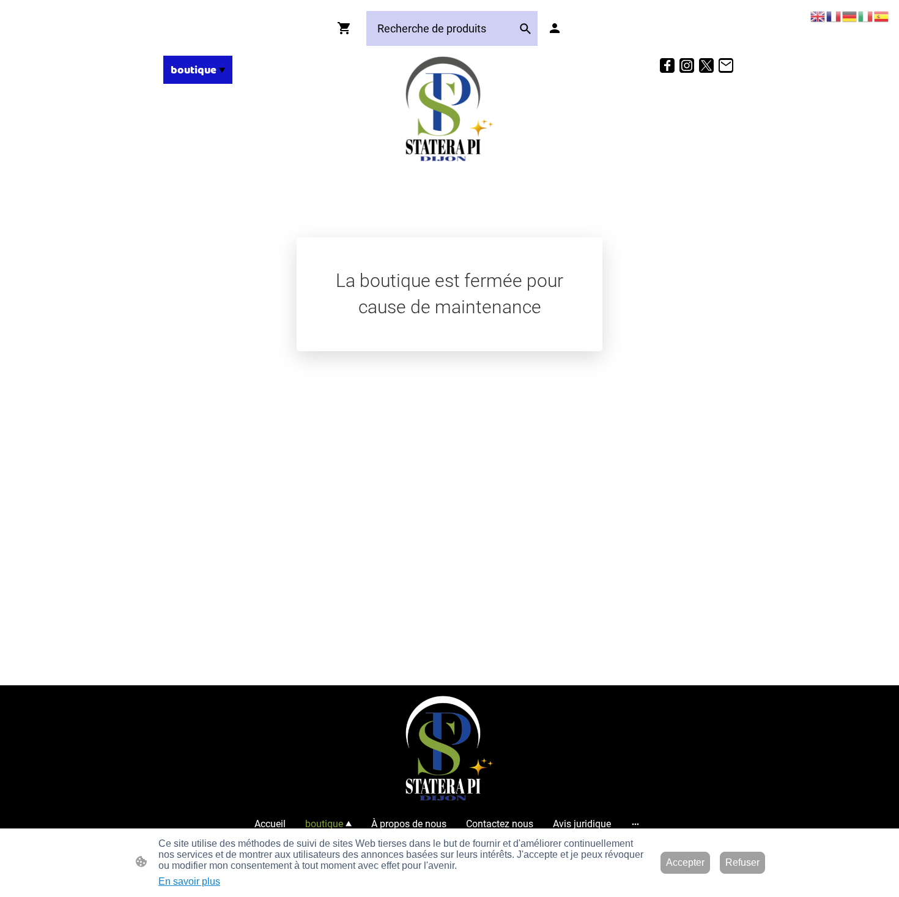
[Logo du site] (449, 109)
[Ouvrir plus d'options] (635, 824)
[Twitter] (706, 65)
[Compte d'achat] (554, 28)
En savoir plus (189, 881)
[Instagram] (686, 65)
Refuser (742, 862)
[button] (525, 28)
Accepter (685, 862)
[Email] (726, 65)
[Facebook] (667, 65)
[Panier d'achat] (347, 28)
